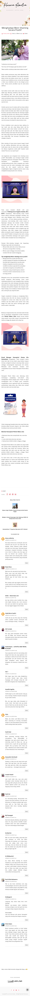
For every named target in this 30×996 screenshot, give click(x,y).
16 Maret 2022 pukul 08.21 (10, 673)
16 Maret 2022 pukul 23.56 (11, 925)
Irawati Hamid (9, 774)
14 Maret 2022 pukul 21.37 (10, 540)
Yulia (6, 714)
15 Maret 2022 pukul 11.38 (10, 597)
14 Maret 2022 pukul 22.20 (11, 568)
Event (26, 33)
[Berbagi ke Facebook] (7, 494)
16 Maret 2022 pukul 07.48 (11, 650)
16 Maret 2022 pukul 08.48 (11, 691)
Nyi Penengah (9, 815)
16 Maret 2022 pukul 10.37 (10, 759)
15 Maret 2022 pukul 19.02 (10, 631)
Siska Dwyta (8, 924)
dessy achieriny (9, 538)
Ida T (6, 671)
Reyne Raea (8, 567)
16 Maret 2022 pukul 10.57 (10, 776)
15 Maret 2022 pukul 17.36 (10, 615)
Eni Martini (8, 833)
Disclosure (26, 994)
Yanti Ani (7, 794)
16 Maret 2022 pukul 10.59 (10, 796)
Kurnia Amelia (12, 994)
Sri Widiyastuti (9, 856)
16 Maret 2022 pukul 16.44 (11, 881)
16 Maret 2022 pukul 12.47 (10, 858)
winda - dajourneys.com (12, 595)
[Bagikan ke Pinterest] (13, 494)
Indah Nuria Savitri (10, 613)
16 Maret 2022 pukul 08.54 (11, 716)
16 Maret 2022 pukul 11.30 (10, 817)
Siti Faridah (8, 629)
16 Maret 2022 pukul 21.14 (10, 899)
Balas (26, 563)
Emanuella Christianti (11, 757)
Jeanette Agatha (9, 689)
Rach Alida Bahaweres (11, 879)
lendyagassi (8, 897)
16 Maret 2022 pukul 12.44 (10, 835)
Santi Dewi (8, 732)
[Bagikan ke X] (10, 494)
